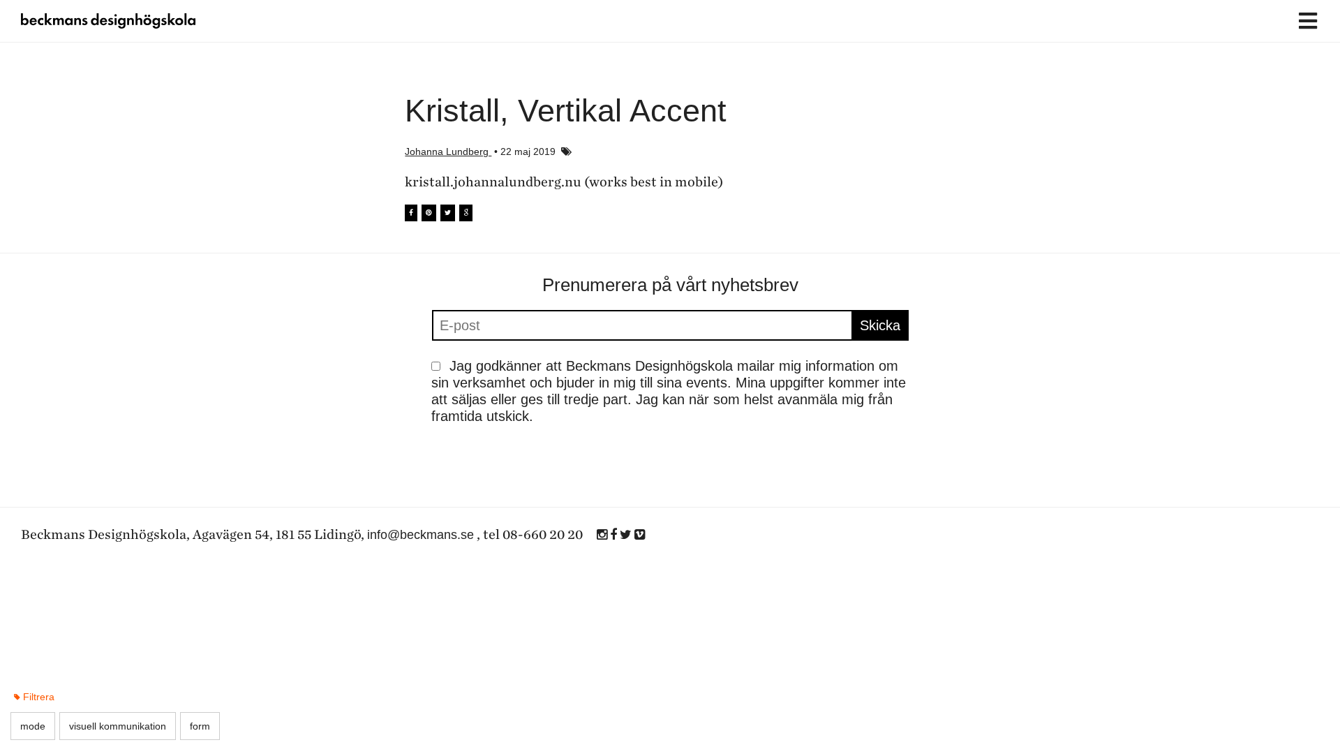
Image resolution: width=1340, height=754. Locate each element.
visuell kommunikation (117, 726)
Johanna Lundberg (448, 151)
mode (32, 726)
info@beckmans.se (420, 535)
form (200, 726)
